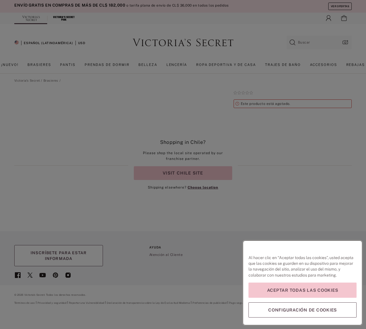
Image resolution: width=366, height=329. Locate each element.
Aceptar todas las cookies (302, 290)
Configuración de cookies (302, 310)
